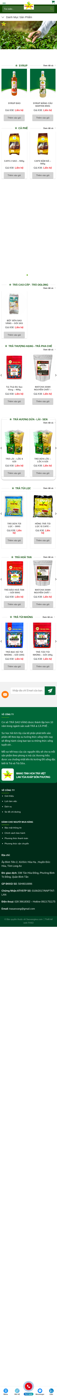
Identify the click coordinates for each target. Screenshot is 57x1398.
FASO (31, 923)
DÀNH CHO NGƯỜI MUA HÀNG (17, 822)
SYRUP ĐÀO (14, 103)
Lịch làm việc (11, 801)
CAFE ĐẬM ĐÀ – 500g (42, 162)
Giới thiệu (9, 796)
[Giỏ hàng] (53, 2)
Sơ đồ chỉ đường (13, 812)
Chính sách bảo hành (15, 833)
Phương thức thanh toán (16, 838)
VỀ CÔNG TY (8, 714)
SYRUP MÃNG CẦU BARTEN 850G (42, 104)
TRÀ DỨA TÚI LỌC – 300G (14, 525)
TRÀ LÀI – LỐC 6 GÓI (14, 460)
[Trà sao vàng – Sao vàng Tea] (29, 5)
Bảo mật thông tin (13, 828)
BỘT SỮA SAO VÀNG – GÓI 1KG (14, 321)
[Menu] (4, 3)
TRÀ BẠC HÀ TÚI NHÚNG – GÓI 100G (14, 653)
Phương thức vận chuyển (17, 843)
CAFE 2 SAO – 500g (14, 161)
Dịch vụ (8, 806)
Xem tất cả (48, 65)
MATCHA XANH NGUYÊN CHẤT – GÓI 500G (42, 390)
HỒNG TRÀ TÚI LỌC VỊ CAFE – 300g (42, 526)
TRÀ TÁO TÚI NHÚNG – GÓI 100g (43, 653)
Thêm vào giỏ (14, 118)
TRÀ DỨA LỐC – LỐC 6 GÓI (42, 460)
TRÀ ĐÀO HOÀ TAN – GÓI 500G (14, 591)
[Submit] (51, 8)
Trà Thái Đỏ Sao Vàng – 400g (14, 388)
